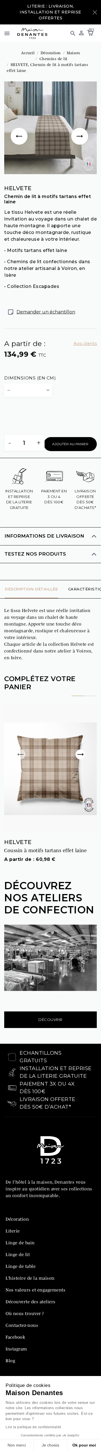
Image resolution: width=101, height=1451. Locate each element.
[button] (70, 33)
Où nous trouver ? (25, 1313)
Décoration (17, 1219)
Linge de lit (18, 1254)
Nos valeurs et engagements (35, 1289)
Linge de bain (20, 1242)
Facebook (15, 1336)
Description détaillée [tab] (31, 589)
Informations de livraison (44, 536)
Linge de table (21, 1266)
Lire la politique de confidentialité (33, 1427)
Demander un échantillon (46, 312)
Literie (13, 1230)
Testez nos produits (35, 554)
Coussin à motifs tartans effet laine (45, 850)
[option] (50, 127)
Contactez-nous (22, 1325)
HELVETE (18, 842)
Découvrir (50, 1019)
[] (81, 127)
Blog (10, 1360)
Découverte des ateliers (31, 1301)
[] (20, 127)
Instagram (16, 1348)
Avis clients (85, 343)
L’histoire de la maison (30, 1278)
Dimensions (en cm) (30, 378)
